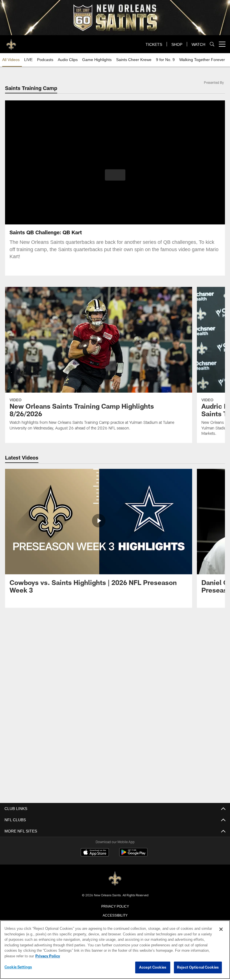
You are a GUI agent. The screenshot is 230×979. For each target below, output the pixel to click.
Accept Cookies (152, 967)
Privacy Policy (115, 906)
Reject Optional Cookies (198, 967)
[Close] (221, 929)
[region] (115, 950)
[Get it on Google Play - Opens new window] (133, 855)
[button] (115, 175)
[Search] (212, 44)
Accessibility (115, 915)
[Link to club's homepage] (11, 41)
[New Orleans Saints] (115, 878)
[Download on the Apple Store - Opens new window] (95, 853)
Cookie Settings (18, 967)
